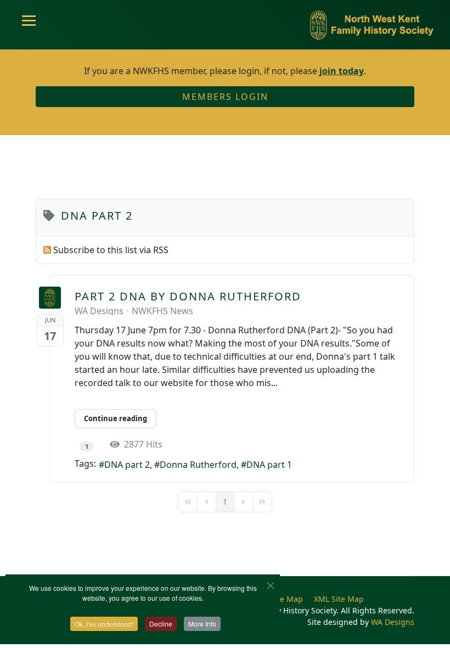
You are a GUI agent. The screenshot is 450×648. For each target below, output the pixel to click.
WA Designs (99, 311)
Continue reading (115, 418)
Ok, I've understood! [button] (104, 623)
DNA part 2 (127, 465)
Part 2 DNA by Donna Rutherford (188, 296)
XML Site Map (339, 599)
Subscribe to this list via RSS (110, 250)
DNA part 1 (269, 465)
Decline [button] (160, 623)
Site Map (287, 599)
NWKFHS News (162, 310)
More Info (202, 623)
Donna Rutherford (198, 465)
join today (341, 71)
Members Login (225, 97)
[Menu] (29, 24)
